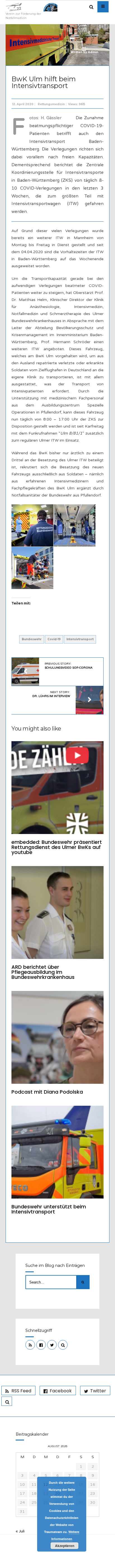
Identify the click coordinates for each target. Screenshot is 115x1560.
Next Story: (51, 694)
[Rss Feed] (30, 1345)
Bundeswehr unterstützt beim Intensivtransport (48, 1209)
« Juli (20, 1531)
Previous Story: (68, 665)
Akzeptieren (64, 1545)
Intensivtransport (80, 639)
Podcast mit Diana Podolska (47, 1091)
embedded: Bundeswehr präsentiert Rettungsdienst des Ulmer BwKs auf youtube (56, 847)
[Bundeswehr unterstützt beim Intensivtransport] (57, 1152)
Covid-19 (54, 639)
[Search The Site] (63, 1345)
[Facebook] (41, 1345)
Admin (93, 52)
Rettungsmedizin (51, 104)
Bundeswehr (32, 639)
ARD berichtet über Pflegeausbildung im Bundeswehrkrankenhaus (43, 972)
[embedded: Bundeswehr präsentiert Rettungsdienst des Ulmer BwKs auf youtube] (57, 787)
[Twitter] (52, 1345)
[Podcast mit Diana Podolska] (57, 1037)
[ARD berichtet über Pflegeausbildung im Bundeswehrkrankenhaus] (57, 912)
